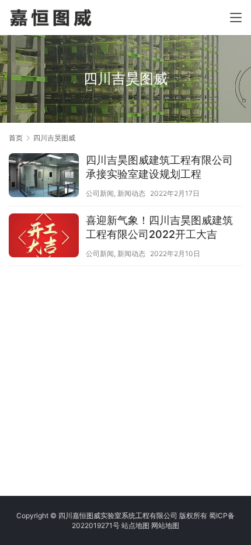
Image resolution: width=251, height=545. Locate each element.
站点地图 (135, 525)
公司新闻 (100, 193)
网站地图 (165, 525)
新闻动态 (131, 193)
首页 (16, 137)
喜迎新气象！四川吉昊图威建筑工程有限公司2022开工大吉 (159, 227)
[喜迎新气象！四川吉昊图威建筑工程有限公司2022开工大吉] (44, 236)
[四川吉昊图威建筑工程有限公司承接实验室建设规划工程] (44, 176)
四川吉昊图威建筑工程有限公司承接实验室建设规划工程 (159, 167)
